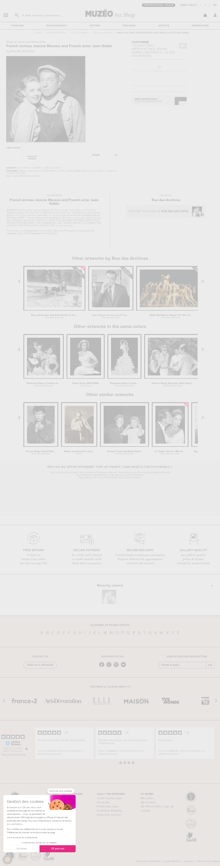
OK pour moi (57, 848)
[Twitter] (124, 667)
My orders (147, 798)
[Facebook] (102, 667)
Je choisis (21, 848)
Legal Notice (172, 861)
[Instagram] (109, 667)
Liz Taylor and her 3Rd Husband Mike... (170, 452)
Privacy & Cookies (208, 861)
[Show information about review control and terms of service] (26, 748)
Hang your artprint (109, 814)
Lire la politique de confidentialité (22, 838)
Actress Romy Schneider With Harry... (173, 384)
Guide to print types (109, 798)
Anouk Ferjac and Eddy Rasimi (124, 452)
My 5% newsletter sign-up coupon (157, 808)
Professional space (159, 5)
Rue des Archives (103, 33)
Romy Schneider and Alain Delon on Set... (54, 316)
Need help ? (189, 5)
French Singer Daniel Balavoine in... (41, 452)
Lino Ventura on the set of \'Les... (110, 316)
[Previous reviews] (32, 743)
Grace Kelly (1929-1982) (85, 384)
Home (38, 33)
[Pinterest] (117, 667)
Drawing (129, 26)
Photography (56, 26)
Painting (17, 26)
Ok (210, 665)
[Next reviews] (217, 743)
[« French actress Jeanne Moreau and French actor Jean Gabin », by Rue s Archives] (109, 597)
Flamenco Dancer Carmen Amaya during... (43, 384)
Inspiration (200, 26)
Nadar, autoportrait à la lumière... (79, 452)
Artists (163, 26)
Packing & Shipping (109, 810)
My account (148, 802)
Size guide (103, 802)
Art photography (56, 33)
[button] (7, 859)
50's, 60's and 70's (58, 231)
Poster (95, 26)
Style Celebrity (80, 33)
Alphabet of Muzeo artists (110, 625)
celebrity (11, 233)
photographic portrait (39, 233)
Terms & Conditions (148, 861)
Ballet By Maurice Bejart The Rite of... (171, 316)
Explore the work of (158, 211)
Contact (189, 861)
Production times (108, 806)
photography (31, 231)
